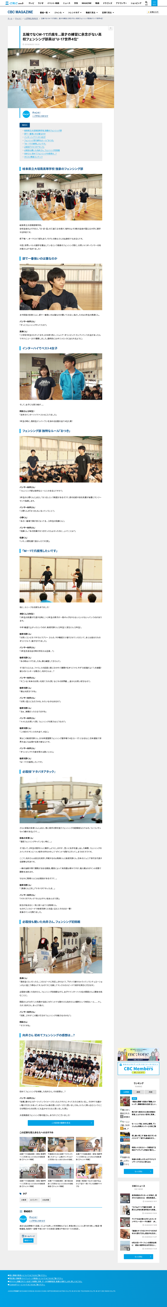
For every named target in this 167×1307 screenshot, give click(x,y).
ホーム (10, 18)
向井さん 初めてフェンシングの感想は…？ (40, 153)
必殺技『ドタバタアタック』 (34, 147)
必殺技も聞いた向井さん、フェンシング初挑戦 (42, 150)
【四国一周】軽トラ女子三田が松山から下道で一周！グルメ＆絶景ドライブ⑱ (89, 1183)
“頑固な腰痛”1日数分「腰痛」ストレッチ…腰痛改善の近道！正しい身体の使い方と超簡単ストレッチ (144, 1104)
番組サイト (28, 1240)
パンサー (35, 1200)
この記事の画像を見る (61, 1123)
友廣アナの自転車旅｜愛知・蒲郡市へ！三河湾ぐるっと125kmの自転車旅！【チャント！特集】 (89, 1157)
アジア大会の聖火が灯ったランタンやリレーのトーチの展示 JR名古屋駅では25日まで (144, 1221)
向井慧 (46, 1200)
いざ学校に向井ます (31, 18)
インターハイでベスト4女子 (35, 137)
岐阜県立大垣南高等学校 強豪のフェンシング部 (43, 130)
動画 (97, 3)
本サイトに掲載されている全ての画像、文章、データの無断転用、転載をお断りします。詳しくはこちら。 (45, 1281)
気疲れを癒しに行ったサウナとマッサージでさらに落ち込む (144, 1160)
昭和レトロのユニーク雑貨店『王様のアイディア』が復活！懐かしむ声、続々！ (144, 1150)
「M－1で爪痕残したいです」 (35, 144)
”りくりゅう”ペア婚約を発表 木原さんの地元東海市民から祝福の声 (144, 1209)
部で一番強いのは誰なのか (35, 134)
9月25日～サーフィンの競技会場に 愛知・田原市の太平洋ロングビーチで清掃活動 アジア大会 (144, 1245)
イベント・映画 (53, 3)
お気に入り (154, 12)
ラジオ (40, 3)
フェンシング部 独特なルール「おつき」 (39, 140)
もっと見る (138, 1171)
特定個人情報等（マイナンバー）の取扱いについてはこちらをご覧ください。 (36, 1278)
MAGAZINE (87, 3)
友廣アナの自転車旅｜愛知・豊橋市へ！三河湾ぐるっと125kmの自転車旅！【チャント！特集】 (33, 1157)
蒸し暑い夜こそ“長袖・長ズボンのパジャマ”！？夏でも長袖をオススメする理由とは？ (144, 1138)
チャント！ (18, 18)
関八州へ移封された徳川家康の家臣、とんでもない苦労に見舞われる (144, 1114)
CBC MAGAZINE (20, 12)
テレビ (31, 3)
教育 (24, 1200)
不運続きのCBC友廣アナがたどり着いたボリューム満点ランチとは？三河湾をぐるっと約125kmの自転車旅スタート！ (61, 1158)
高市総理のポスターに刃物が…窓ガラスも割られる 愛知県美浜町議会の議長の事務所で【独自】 (144, 1197)
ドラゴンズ (107, 3)
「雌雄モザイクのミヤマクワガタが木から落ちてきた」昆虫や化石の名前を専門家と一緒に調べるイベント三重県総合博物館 (144, 1235)
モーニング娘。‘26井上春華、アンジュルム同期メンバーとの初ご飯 (144, 1125)
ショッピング (136, 3)
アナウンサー (121, 3)
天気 (76, 3)
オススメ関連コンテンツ (33, 157)
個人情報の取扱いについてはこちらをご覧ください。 (28, 1275)
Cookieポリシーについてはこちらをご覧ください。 (27, 1285)
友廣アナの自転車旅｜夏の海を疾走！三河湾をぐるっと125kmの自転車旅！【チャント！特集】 (60, 1183)
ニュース (66, 3)
